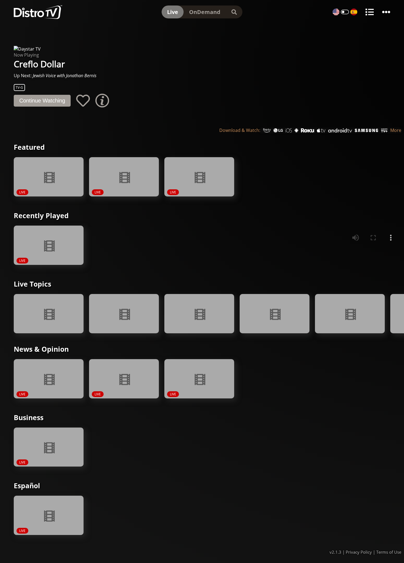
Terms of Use (388, 552)
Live (172, 12)
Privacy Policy (359, 552)
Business (28, 417)
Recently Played (41, 215)
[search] (234, 11)
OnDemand (204, 12)
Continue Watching (42, 101)
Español (27, 485)
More (395, 130)
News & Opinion (41, 349)
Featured (29, 147)
